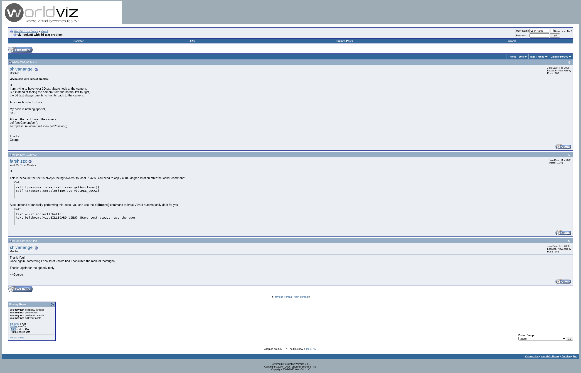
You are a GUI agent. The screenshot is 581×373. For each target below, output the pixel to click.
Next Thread (301, 296)
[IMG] (13, 329)
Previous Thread (282, 296)
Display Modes (559, 56)
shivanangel (22, 69)
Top (575, 356)
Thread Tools (516, 56)
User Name (522, 30)
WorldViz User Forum (26, 31)
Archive (566, 356)
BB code (14, 323)
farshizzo (18, 161)
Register (79, 41)
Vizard (44, 31)
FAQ (192, 41)
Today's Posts (344, 41)
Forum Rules (17, 337)
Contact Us (532, 356)
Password (521, 35)
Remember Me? (563, 31)
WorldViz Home (550, 356)
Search (512, 41)
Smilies (13, 326)
